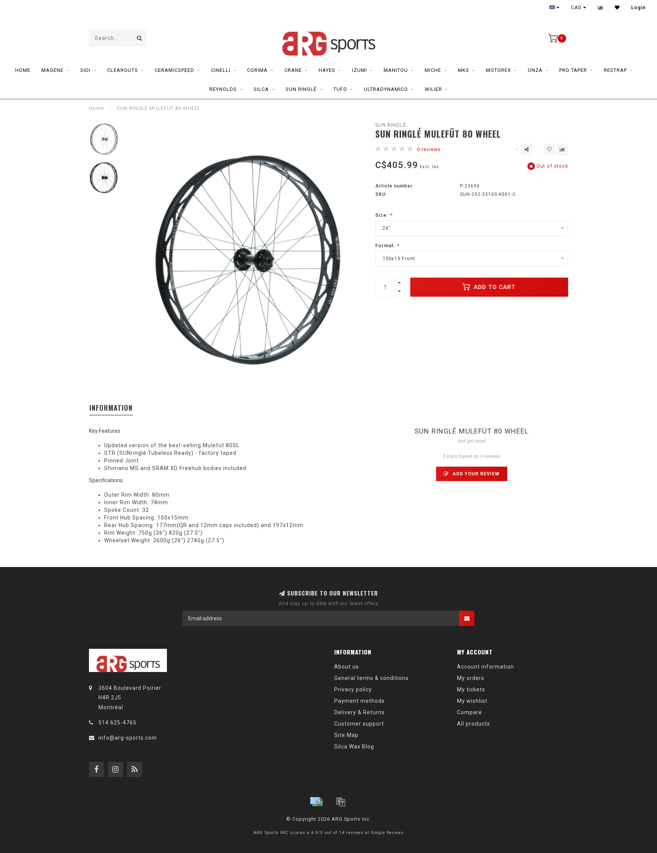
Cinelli (220, 70)
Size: (383, 215)
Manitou (396, 70)
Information (111, 408)
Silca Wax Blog (354, 746)
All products (473, 724)
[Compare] (600, 7)
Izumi (359, 70)
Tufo (340, 89)
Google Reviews (387, 833)
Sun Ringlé (301, 89)
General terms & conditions (371, 678)
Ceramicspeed (174, 70)
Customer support (359, 724)
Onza (535, 70)
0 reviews (429, 149)
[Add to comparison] (562, 149)
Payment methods (359, 701)
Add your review (475, 474)
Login (638, 7)
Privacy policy (353, 689)
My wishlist (472, 701)
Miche (433, 70)
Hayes (327, 70)
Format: (387, 245)
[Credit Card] (316, 801)
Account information (485, 667)
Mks (463, 70)
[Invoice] (340, 801)
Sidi (85, 70)
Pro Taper (573, 70)
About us (346, 667)
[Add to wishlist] (549, 149)
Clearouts (122, 70)
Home (22, 70)
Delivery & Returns (359, 712)
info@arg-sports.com (127, 738)
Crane (293, 70)
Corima (257, 70)
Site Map (346, 735)
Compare (469, 712)
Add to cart (494, 287)
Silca (261, 89)
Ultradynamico (386, 89)
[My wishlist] (617, 7)
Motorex (498, 70)
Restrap (615, 70)
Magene (52, 70)
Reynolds (223, 89)
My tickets (471, 689)
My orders (470, 678)
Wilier (433, 89)
